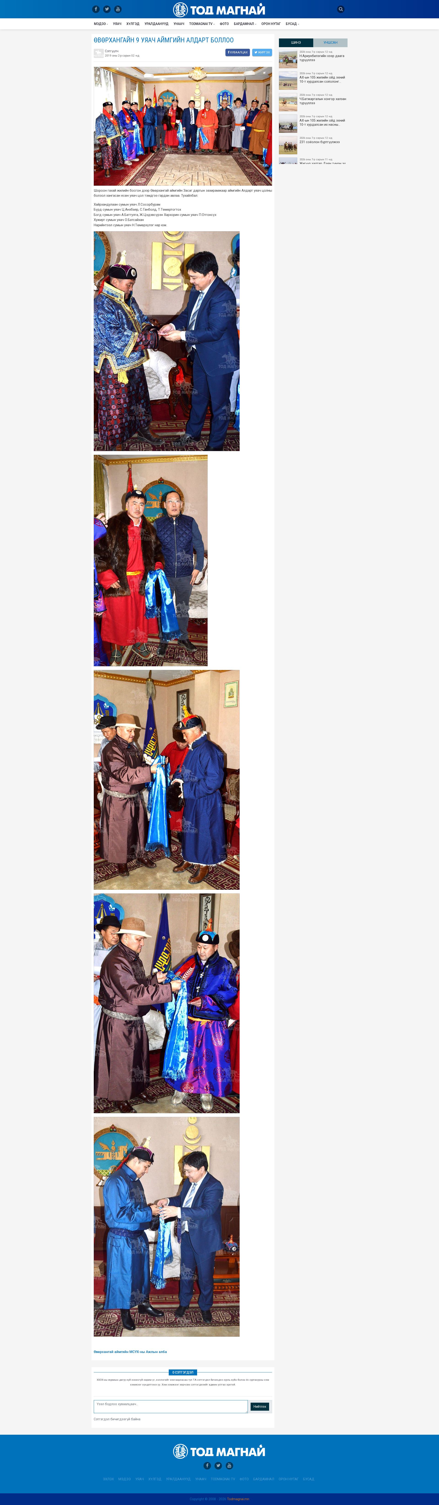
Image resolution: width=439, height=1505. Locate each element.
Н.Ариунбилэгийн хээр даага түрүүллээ (322, 56)
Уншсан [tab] (330, 43)
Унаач (179, 24)
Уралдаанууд (157, 24)
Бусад (291, 24)
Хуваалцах (238, 52)
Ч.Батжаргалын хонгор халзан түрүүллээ (323, 99)
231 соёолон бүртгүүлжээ (320, 140)
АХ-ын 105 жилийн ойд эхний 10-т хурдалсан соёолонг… (322, 78)
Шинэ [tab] (296, 43)
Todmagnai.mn (238, 1499)
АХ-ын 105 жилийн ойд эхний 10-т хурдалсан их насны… (322, 121)
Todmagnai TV (200, 24)
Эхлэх (108, 1479)
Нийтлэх (260, 1407)
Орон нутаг (271, 24)
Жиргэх (263, 52)
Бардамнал (244, 24)
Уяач (117, 24)
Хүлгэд (132, 24)
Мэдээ (100, 24)
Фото (224, 24)
